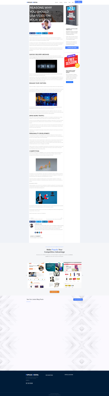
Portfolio (65, 2)
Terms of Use (52, 393)
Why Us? (56, 2)
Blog (73, 2)
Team (69, 2)
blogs (34, 57)
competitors (41, 152)
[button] (32, 33)
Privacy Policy (57, 393)
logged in (35, 237)
